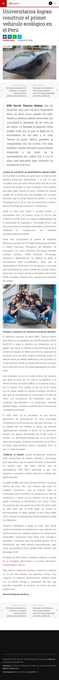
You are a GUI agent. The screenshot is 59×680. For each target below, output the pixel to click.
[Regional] (14, 3)
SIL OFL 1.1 (34, 672)
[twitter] (20, 37)
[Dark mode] (55, 3)
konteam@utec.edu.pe (14, 565)
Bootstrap (6, 666)
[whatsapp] (15, 37)
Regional (51, 659)
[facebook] (5, 37)
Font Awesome (8, 672)
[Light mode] (50, 3)
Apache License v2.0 (11, 668)
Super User (8, 40)
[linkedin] (10, 37)
